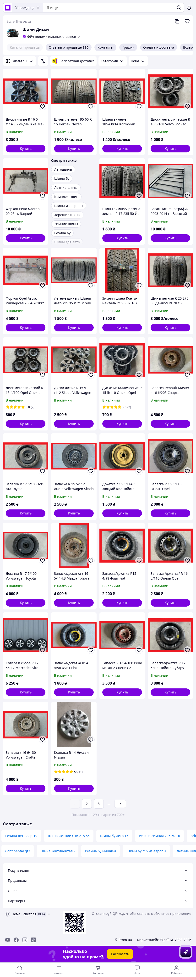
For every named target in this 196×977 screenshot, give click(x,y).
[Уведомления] (189, 8)
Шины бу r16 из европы (146, 851)
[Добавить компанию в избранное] (187, 21)
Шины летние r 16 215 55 (69, 835)
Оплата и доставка (158, 47)
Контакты (105, 47)
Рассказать (120, 954)
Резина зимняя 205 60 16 (159, 835)
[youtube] (8, 940)
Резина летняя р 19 (21, 835)
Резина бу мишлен (100, 851)
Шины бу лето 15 (114, 835)
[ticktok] (33, 940)
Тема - (24, 914)
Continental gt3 (17, 851)
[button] (25, 148)
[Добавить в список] (42, 106)
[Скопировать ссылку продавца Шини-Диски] (177, 21)
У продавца (24, 7)
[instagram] (25, 940)
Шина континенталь (58, 851)
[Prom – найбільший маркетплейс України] (7, 7)
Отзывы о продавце (68, 47)
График (128, 47)
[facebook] (16, 940)
